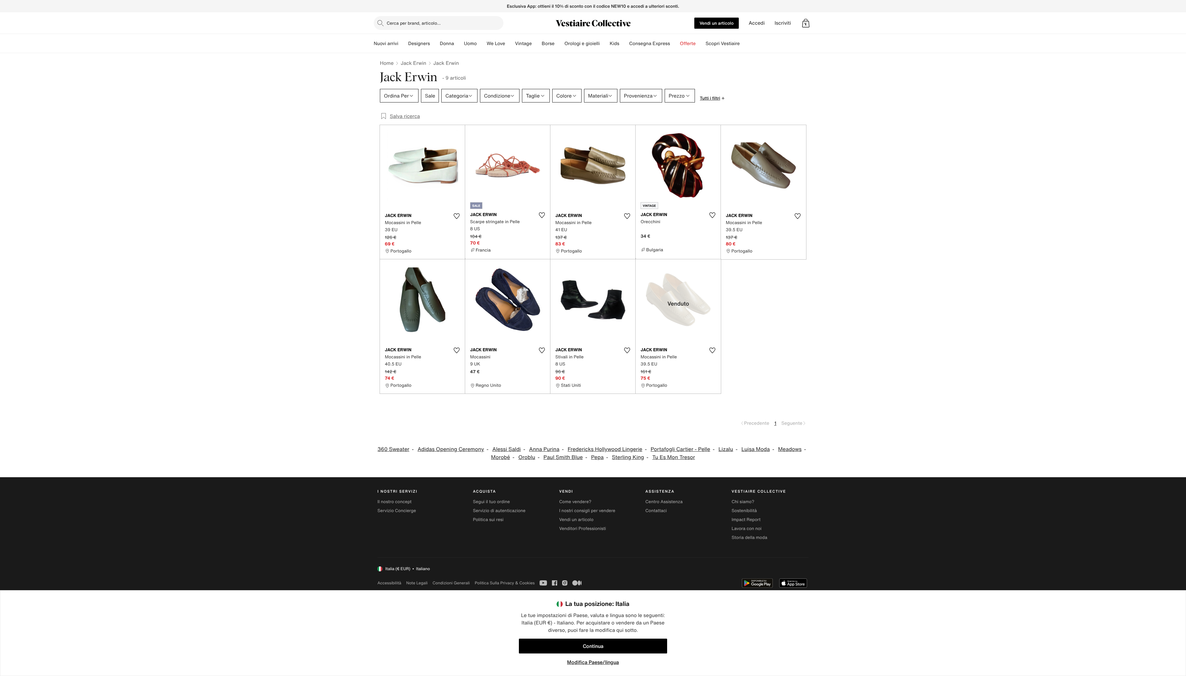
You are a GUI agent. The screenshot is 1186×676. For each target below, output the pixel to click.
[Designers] (434, 43)
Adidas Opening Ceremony (451, 449)
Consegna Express (649, 43)
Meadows (789, 449)
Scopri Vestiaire (722, 43)
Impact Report (746, 519)
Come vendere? (575, 502)
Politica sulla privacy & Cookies (505, 583)
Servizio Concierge (396, 510)
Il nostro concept (394, 502)
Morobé (500, 457)
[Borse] (559, 43)
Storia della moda (749, 537)
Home (386, 63)
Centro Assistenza (664, 502)
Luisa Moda (756, 449)
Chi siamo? (743, 502)
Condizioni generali (451, 583)
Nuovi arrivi (386, 43)
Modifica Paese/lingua (593, 662)
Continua (593, 646)
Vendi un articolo (717, 23)
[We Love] (509, 43)
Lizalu (725, 449)
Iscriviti (783, 23)
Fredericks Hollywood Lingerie (605, 449)
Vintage (523, 43)
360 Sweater (393, 449)
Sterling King (628, 457)
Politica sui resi (488, 519)
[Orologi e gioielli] (604, 43)
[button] (805, 23)
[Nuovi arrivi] (403, 43)
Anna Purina (544, 449)
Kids (614, 43)
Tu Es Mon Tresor (673, 457)
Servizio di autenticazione (499, 510)
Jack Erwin (413, 63)
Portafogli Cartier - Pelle (680, 449)
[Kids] (624, 43)
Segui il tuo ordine (491, 502)
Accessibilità (389, 583)
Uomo (470, 43)
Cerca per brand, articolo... (414, 23)
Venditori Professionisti (582, 528)
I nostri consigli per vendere (587, 510)
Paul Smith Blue (563, 457)
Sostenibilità (744, 510)
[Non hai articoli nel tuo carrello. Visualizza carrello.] (805, 23)
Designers (419, 43)
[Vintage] (536, 43)
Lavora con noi (747, 528)
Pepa (597, 457)
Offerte (688, 43)
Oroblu (526, 457)
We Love (496, 43)
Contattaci (656, 510)
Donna (447, 43)
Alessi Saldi (506, 449)
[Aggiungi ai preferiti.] (456, 216)
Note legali (416, 583)
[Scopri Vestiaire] (744, 43)
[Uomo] (481, 43)
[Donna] (458, 43)
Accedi (757, 23)
